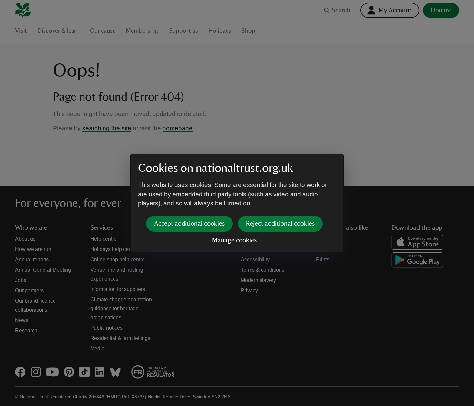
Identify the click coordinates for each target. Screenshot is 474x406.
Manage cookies (234, 240)
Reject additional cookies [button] (280, 223)
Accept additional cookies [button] (189, 223)
